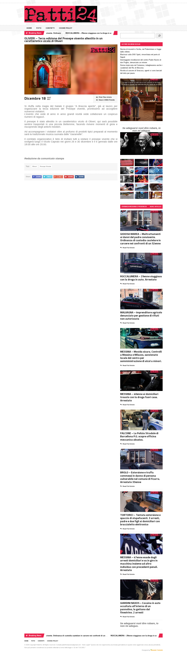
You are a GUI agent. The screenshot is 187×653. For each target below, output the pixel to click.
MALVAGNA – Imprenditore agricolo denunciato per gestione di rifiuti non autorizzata (141, 315)
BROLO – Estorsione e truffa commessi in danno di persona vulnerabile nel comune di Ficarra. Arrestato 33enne (140, 477)
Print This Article (105, 97)
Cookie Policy (65, 27)
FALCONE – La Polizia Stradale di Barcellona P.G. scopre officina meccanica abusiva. (139, 436)
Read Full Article (129, 247)
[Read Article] (144, 212)
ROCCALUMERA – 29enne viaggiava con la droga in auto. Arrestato (80, 33)
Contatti (50, 27)
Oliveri (34, 166)
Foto (38, 27)
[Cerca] (159, 35)
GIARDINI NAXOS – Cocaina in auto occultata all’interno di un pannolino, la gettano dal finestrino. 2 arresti (140, 608)
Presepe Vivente (45, 166)
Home (29, 27)
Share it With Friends (107, 100)
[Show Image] (138, 212)
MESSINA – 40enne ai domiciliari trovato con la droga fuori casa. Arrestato (139, 397)
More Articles (155, 206)
